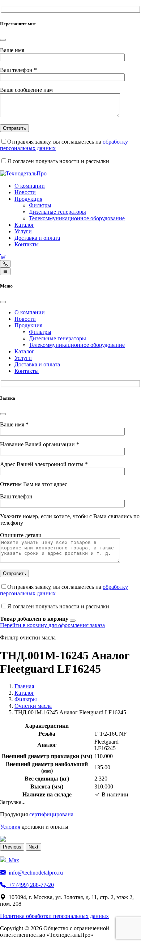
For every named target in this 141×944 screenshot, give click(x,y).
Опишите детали (21, 535)
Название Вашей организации (39, 444)
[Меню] (5, 271)
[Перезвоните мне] (5, 264)
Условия (10, 827)
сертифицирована (51, 814)
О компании (29, 186)
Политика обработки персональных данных (54, 916)
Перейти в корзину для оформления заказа (52, 625)
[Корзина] (3, 257)
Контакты (26, 244)
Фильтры (40, 205)
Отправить (14, 128)
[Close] (3, 40)
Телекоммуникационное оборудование (77, 218)
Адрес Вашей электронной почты (44, 464)
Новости (25, 192)
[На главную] (23, 173)
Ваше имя (12, 50)
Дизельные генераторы (57, 212)
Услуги (23, 231)
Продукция (28, 199)
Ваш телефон (18, 70)
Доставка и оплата (37, 238)
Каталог (24, 225)
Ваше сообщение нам (26, 90)
